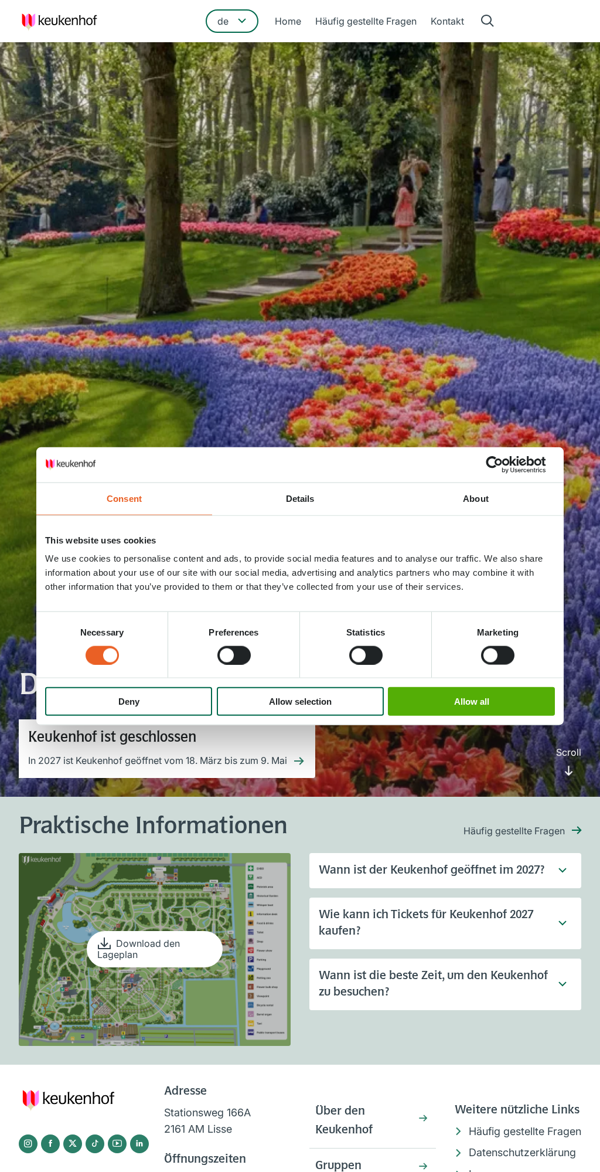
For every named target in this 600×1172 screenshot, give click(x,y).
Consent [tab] (124, 498)
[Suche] (487, 21)
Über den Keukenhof (344, 1121)
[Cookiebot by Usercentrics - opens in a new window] (503, 464)
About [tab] (476, 498)
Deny (128, 701)
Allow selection (300, 701)
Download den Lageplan (138, 948)
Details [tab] (300, 498)
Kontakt (447, 21)
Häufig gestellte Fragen (366, 21)
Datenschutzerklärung (522, 1152)
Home (288, 21)
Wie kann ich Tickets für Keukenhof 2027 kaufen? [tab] (426, 923)
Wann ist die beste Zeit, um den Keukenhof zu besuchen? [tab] (433, 984)
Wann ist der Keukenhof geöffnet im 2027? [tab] (431, 871)
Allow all (471, 701)
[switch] (234, 655)
